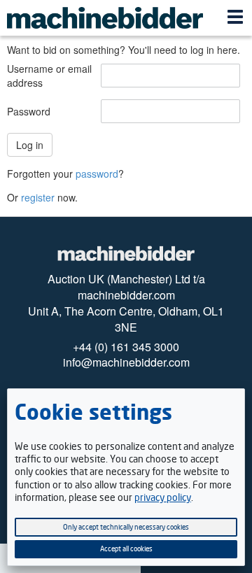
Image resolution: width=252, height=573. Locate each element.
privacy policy (162, 497)
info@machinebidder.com (126, 362)
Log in (29, 145)
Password (28, 111)
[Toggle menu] (235, 18)
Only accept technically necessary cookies (126, 527)
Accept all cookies (126, 548)
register (38, 197)
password (97, 174)
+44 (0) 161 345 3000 (126, 347)
